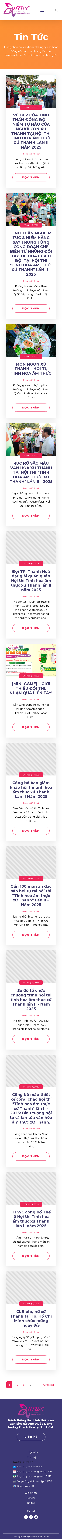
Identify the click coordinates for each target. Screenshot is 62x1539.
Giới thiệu (31, 1492)
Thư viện (32, 1457)
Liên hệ (31, 1437)
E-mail (31, 1511)
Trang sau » (48, 1384)
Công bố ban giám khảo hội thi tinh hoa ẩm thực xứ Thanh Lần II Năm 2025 (31, 790)
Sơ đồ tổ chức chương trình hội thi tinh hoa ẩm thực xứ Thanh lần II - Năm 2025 (31, 999)
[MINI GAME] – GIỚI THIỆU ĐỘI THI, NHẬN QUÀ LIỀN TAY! (31, 688)
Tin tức (31, 1503)
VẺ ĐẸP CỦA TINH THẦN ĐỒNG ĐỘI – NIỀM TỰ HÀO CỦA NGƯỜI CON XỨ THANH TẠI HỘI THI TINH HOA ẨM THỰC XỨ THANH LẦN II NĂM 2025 (31, 131)
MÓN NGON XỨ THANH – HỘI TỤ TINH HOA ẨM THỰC (31, 369)
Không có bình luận (31, 154)
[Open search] (56, 10)
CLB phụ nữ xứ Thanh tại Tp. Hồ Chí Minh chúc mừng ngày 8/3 (31, 1318)
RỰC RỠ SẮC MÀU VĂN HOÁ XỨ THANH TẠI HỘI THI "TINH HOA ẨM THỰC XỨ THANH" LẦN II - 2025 (31, 472)
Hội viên (33, 1452)
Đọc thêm (31, 177)
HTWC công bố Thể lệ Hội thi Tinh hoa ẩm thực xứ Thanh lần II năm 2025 (31, 1219)
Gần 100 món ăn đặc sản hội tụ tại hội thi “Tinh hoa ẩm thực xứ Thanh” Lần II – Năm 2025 (31, 895)
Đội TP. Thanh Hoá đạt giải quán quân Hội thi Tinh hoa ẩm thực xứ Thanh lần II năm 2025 (31, 580)
